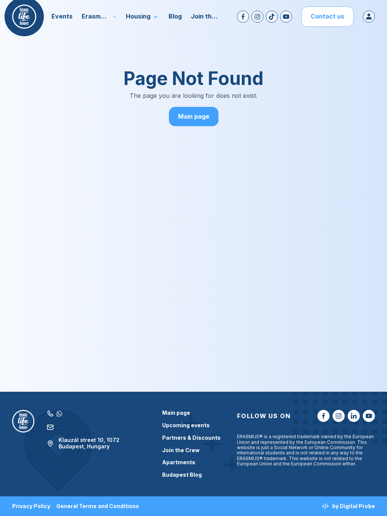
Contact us (327, 16)
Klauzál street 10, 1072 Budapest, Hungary (89, 443)
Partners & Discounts (191, 438)
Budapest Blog (182, 475)
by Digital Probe (353, 506)
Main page (193, 116)
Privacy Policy (31, 506)
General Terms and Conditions (97, 506)
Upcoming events (186, 425)
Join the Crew (181, 450)
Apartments (178, 462)
